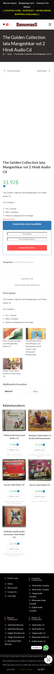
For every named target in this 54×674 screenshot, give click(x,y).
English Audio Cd (38, 641)
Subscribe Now (27, 248)
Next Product (42, 71)
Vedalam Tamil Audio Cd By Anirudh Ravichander (40, 436)
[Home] (4, 54)
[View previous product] (5, 71)
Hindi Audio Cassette (40, 589)
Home (10, 584)
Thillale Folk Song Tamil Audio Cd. (14, 436)
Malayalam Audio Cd (40, 637)
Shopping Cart (26, 3)
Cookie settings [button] (25, 669)
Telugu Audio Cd (38, 633)
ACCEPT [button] (41, 669)
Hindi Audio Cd (38, 629)
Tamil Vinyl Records (15, 625)
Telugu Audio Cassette (36, 595)
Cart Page (12, 596)
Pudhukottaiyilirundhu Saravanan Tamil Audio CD (14, 534)
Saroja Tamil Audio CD (14, 485)
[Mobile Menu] (50, 24)
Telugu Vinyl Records (16, 637)
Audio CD (17, 262)
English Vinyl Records (16, 633)
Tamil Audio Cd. (38, 625)
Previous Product (13, 71)
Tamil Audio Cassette (40, 585)
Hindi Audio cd (28, 262)
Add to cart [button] (14, 450)
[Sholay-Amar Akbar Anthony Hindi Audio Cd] (13, 363)
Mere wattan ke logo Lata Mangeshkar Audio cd (12, 343)
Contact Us (42, 3)
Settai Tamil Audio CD (40, 485)
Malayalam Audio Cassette (37, 602)
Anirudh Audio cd (34, 455)
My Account (10, 3)
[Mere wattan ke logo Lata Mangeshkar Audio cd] (13, 333)
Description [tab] (27, 279)
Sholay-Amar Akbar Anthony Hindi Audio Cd (12, 373)
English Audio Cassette (36, 609)
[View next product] (49, 71)
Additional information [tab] (27, 285)
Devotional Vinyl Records (13, 642)
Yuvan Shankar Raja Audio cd (16, 502)
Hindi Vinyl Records (15, 629)
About (27, 7)
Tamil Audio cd (17, 455)
